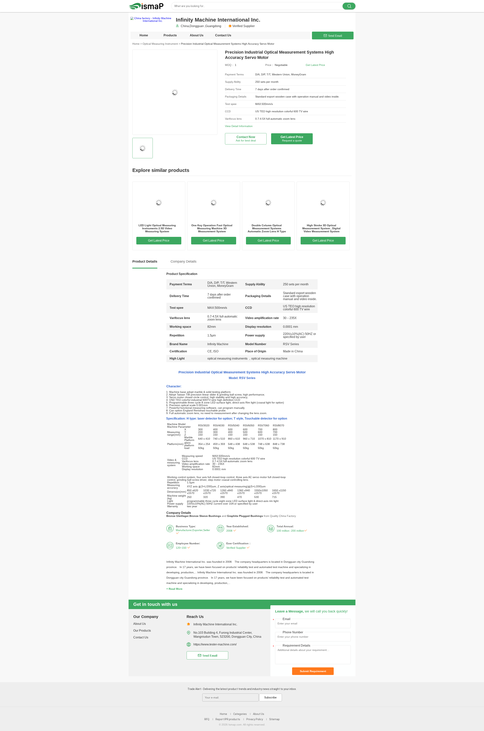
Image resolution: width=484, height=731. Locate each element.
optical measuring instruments (227, 358)
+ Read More (174, 588)
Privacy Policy (254, 719)
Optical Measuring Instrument (161, 43)
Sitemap (274, 719)
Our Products (142, 630)
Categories (240, 714)
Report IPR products (228, 719)
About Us (196, 35)
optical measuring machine (269, 358)
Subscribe (270, 697)
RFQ (206, 719)
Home (144, 35)
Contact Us (223, 35)
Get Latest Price (315, 64)
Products (170, 35)
